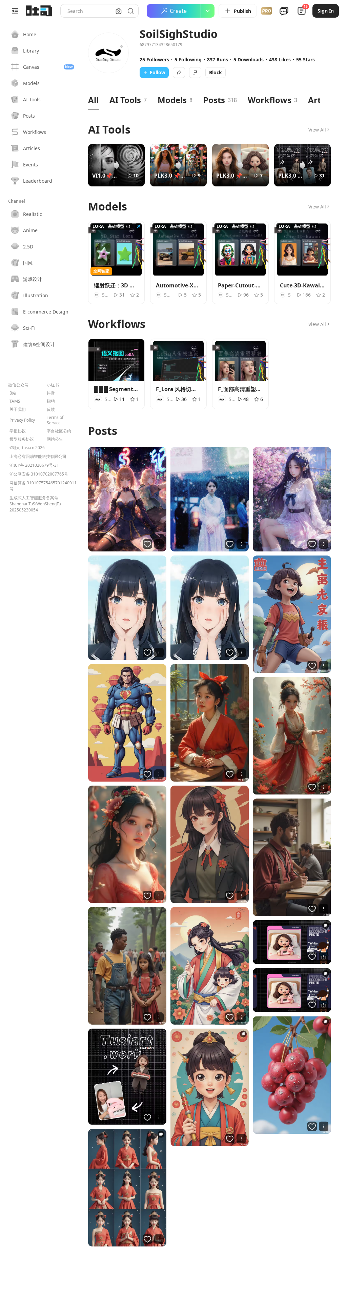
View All (317, 129)
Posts (214, 99)
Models (172, 99)
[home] (39, 11)
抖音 (51, 393)
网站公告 (55, 439)
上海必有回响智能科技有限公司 (37, 456)
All (93, 99)
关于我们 (17, 409)
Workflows (269, 99)
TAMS (14, 401)
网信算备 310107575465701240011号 (43, 486)
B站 (12, 393)
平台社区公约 (59, 431)
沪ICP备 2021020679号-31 (34, 465)
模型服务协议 (21, 439)
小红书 (53, 385)
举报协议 (17, 431)
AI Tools (125, 99)
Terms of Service (55, 420)
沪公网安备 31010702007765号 (38, 474)
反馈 (51, 409)
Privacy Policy (22, 420)
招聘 (51, 401)
